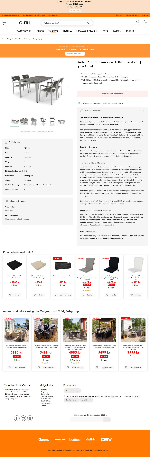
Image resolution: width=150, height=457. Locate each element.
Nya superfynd (23, 31)
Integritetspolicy (46, 403)
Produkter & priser (47, 396)
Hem (3, 39)
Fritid (105, 31)
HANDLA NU (75, 11)
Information (119, 15)
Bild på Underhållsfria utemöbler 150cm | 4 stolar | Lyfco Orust (36, 131)
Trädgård (54, 31)
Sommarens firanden (87, 31)
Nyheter (40, 31)
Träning (130, 31)
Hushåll (67, 31)
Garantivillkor (45, 394)
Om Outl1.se (45, 401)
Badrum (117, 31)
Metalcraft (9, 210)
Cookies (43, 405)
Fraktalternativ (46, 399)
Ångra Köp (44, 392)
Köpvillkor (44, 389)
